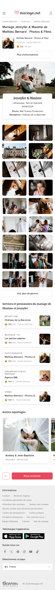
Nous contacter (32, 475)
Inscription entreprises (12, 517)
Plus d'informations (27, 54)
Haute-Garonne (9, 21)
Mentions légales (22, 496)
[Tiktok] (37, 551)
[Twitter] (11, 551)
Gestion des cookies (39, 504)
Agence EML (11, 377)
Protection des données (13, 504)
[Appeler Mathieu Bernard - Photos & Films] (5, 475)
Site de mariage (41, 521)
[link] (26, 440)
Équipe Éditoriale (10, 521)
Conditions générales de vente (17, 500)
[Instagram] (24, 551)
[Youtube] (30, 551)
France (12, 566)
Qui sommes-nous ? (36, 517)
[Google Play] (34, 538)
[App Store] (12, 538)
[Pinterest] (18, 551)
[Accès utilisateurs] (51, 13)
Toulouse (25, 21)
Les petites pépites (15, 338)
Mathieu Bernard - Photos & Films (23, 356)
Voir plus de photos (27, 293)
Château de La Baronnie (18, 320)
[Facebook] (5, 551)
